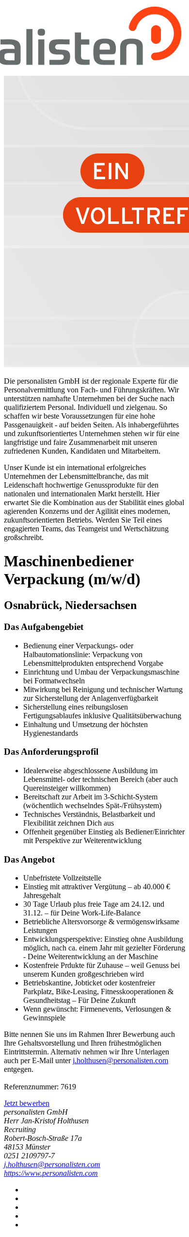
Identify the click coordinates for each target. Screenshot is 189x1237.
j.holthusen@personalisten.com (120, 1060)
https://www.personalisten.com (51, 1173)
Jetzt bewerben (26, 1103)
